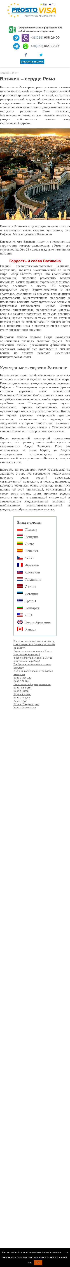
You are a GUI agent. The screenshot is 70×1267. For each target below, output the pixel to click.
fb (26, 55)
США (29, 615)
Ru (53, 4)
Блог (14, 72)
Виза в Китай (21, 690)
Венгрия (31, 537)
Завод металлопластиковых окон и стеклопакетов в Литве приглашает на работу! (34, 644)
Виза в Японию (22, 694)
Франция (32, 565)
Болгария (32, 608)
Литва (29, 544)
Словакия (32, 572)
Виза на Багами (22, 687)
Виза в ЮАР (20, 701)
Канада (30, 629)
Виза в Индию (21, 697)
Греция (30, 601)
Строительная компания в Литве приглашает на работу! (32, 653)
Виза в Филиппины (24, 707)
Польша (31, 529)
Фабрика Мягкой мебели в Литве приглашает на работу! (32, 659)
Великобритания (38, 622)
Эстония (31, 594)
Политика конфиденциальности (32, 684)
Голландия (33, 579)
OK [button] (38, 1262)
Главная (5, 72)
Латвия (30, 586)
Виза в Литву (21, 680)
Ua (45, 4)
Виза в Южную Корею (26, 704)
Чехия (29, 558)
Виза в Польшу (22, 677)
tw (41, 55)
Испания (31, 551)
